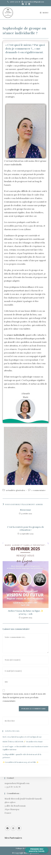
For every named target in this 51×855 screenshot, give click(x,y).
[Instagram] (13, 828)
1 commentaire (39, 490)
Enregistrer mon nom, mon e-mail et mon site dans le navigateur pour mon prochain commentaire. (24, 697)
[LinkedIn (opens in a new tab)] (29, 4)
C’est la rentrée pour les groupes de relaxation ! (25, 528)
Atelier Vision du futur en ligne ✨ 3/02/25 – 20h (25, 612)
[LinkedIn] (18, 828)
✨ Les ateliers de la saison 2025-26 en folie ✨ (20, 762)
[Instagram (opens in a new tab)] (26, 4)
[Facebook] (7, 828)
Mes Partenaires (13, 838)
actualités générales (15, 490)
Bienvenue (25, 510)
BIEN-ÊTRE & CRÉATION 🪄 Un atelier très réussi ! (23, 742)
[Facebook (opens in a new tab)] (22, 4)
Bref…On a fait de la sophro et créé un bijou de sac (22, 737)
